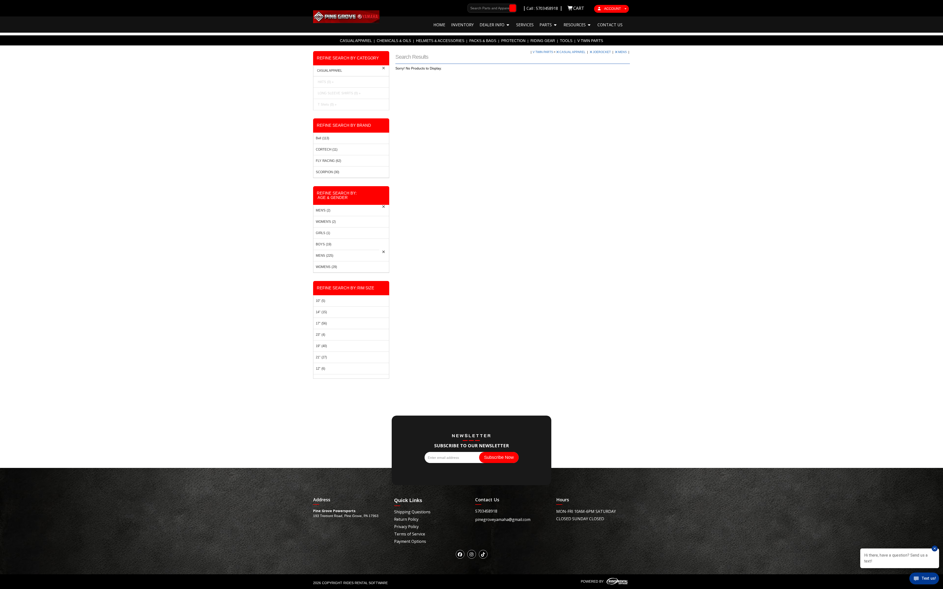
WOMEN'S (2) (326, 222)
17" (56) (321, 323)
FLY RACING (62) (328, 161)
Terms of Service (409, 534)
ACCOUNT (612, 9)
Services (525, 25)
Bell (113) (322, 138)
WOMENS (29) (326, 267)
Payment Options (410, 541)
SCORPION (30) (327, 172)
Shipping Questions (412, 512)
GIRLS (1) (323, 233)
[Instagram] (471, 554)
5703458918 (486, 511)
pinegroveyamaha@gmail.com (502, 519)
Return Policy (406, 519)
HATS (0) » (324, 82)
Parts (546, 25)
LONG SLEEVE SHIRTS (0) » (338, 93)
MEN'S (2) (323, 210)
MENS (622, 52)
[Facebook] (460, 554)
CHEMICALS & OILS (394, 41)
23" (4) (320, 335)
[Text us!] (924, 579)
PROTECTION (513, 41)
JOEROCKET (602, 52)
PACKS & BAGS (482, 41)
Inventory (462, 25)
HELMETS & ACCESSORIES (440, 41)
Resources (575, 25)
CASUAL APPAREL (356, 41)
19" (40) (321, 346)
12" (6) (320, 368)
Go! (511, 8)
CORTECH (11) (326, 149)
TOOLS (566, 41)
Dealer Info (492, 25)
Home (439, 25)
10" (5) (320, 301)
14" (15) (321, 312)
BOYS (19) (323, 244)
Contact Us (610, 25)
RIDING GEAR (542, 41)
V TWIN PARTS (590, 41)
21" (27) (321, 357)
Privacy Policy (406, 526)
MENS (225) (324, 255)
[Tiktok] (483, 554)
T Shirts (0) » (326, 104)
